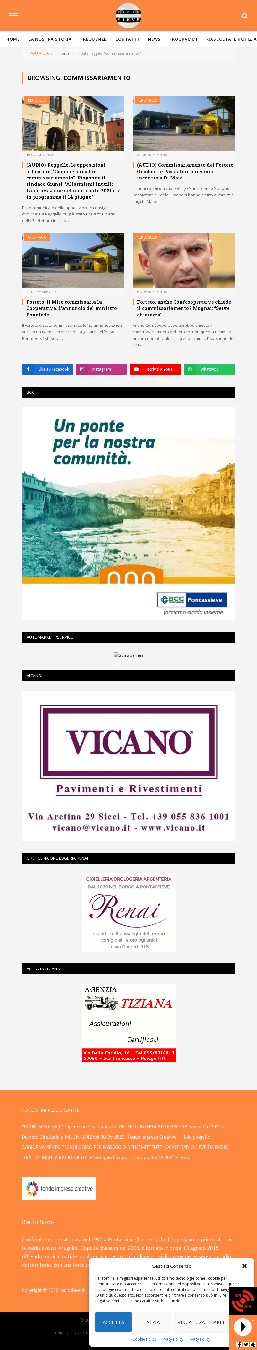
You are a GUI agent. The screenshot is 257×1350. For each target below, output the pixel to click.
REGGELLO (37, 100)
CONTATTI (127, 39)
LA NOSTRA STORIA (50, 39)
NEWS (154, 39)
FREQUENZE (94, 39)
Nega (153, 1322)
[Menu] (13, 16)
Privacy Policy (171, 1339)
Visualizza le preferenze (211, 1322)
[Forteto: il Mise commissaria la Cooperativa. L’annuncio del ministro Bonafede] (73, 260)
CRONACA (148, 100)
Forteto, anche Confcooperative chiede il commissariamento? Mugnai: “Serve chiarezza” (184, 308)
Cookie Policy (144, 1339)
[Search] (244, 16)
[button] (244, 1266)
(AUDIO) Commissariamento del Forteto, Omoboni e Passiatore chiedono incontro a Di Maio (186, 171)
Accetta (113, 1322)
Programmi (183, 39)
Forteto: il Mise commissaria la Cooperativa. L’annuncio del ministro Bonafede (71, 308)
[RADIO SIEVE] (128, 15)
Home (13, 39)
